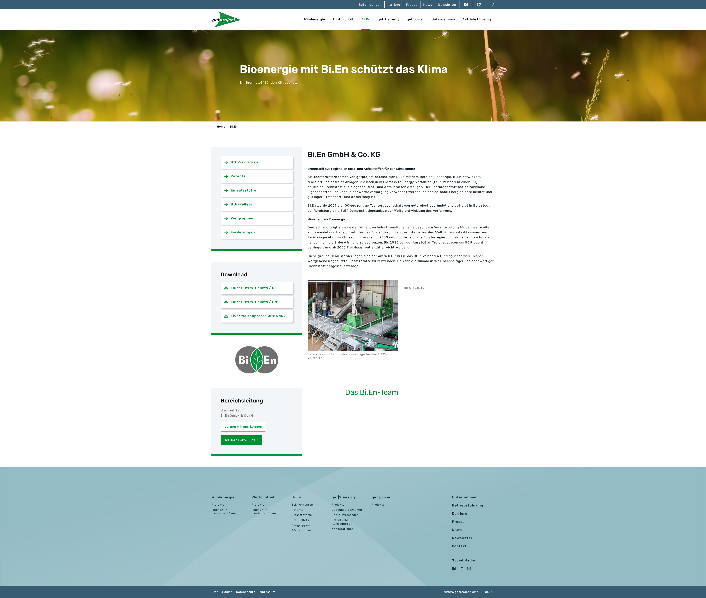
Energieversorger (345, 515)
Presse (412, 4)
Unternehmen (443, 19)
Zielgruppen (242, 218)
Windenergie (314, 19)
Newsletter (447, 4)
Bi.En (365, 19)
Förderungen (243, 232)
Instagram (490, 4)
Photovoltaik (343, 19)
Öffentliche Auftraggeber (342, 521)
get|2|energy (389, 19)
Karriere (393, 4)
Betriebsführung (476, 19)
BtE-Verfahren (244, 162)
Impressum (266, 592)
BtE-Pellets (241, 204)
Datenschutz (245, 592)
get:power (415, 19)
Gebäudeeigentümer (347, 509)
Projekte (217, 504)
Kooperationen (343, 529)
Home (221, 126)
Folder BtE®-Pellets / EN (254, 302)
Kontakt (459, 546)
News (427, 4)
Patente (238, 176)
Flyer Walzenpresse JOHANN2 (258, 316)
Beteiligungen (370, 4)
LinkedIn (479, 4)
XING (466, 4)
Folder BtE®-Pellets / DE (254, 288)
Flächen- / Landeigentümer (223, 511)
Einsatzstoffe (243, 190)
